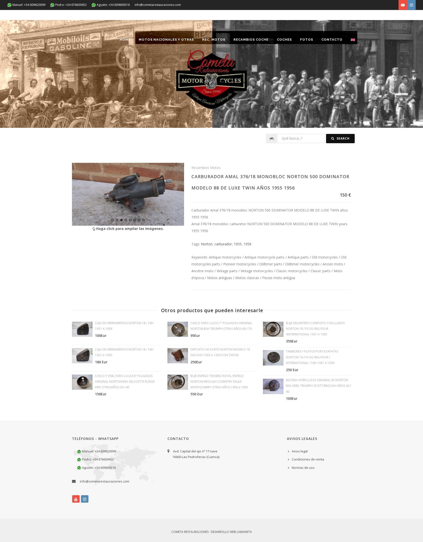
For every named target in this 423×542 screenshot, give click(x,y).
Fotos (306, 39)
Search (343, 138)
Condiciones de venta (308, 459)
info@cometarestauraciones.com (158, 5)
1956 (247, 244)
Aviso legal (300, 451)
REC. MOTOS (213, 39)
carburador (223, 244)
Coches (284, 39)
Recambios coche (251, 39)
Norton (206, 244)
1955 (238, 244)
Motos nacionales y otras (166, 39)
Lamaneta (244, 532)
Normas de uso (303, 467)
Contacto (331, 39)
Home (125, 39)
